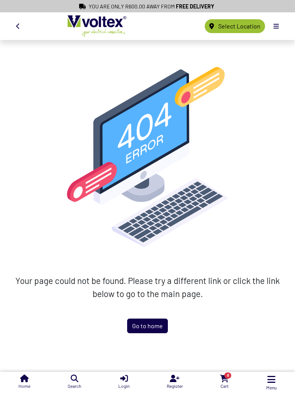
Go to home (147, 325)
